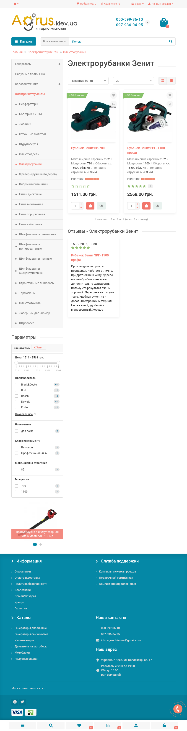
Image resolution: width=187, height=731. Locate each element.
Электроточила (30, 303)
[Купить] (90, 206)
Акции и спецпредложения (117, 583)
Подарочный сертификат (116, 577)
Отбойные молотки (32, 134)
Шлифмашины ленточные (37, 234)
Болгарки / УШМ (30, 114)
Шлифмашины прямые (35, 258)
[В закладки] (113, 95)
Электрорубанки (74, 52)
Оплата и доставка (27, 577)
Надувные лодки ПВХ (30, 74)
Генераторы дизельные (31, 628)
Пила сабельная (30, 224)
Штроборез (26, 323)
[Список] (171, 81)
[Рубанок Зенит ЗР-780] (93, 116)
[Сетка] (162, 81)
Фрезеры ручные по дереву (38, 174)
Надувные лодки (26, 658)
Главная (17, 52)
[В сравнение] (113, 104)
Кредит (19, 602)
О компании (23, 571)
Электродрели (29, 154)
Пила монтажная (31, 204)
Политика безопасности (31, 583)
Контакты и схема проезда (117, 571)
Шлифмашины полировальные (30, 246)
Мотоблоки (22, 652)
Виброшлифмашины (33, 184)
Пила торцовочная (32, 214)
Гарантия (21, 608)
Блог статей (23, 590)
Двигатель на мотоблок (31, 646)
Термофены (27, 293)
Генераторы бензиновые (31, 634)
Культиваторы (24, 640)
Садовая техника (26, 84)
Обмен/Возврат (25, 596)
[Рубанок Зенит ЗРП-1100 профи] (149, 116)
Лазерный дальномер (34, 313)
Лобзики (25, 124)
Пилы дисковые (30, 194)
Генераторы (23, 64)
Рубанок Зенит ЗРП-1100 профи (146, 150)
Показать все (24, 414)
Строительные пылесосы (37, 283)
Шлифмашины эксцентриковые (31, 271)
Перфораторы (28, 104)
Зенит (40, 347)
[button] (35, 544)
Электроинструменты (43, 52)
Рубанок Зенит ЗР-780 (88, 148)
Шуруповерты (28, 144)
